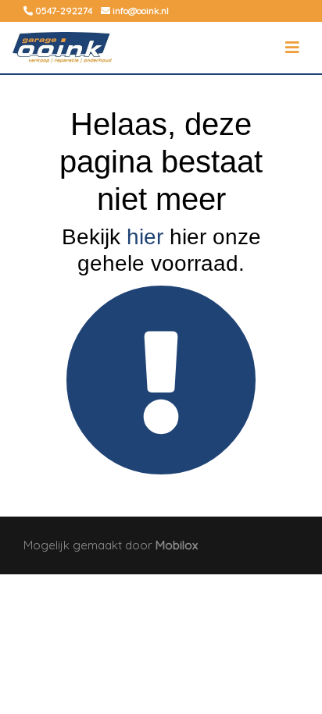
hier (145, 237)
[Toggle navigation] (292, 47)
